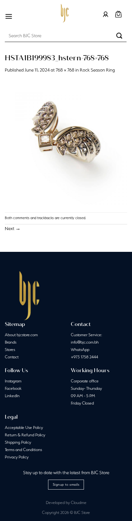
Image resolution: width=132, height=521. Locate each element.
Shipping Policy (18, 442)
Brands (10, 342)
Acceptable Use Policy (24, 427)
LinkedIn (12, 395)
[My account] (106, 14)
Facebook (13, 388)
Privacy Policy (17, 457)
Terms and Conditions (23, 449)
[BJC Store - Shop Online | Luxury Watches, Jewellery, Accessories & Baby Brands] (65, 13)
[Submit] (119, 35)
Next (13, 228)
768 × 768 (65, 70)
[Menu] (8, 16)
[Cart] (118, 14)
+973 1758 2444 (84, 356)
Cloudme (79, 502)
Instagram (13, 381)
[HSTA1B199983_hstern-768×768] (66, 142)
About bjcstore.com (21, 334)
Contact (12, 356)
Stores (10, 349)
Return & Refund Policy (25, 434)
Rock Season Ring (97, 70)
